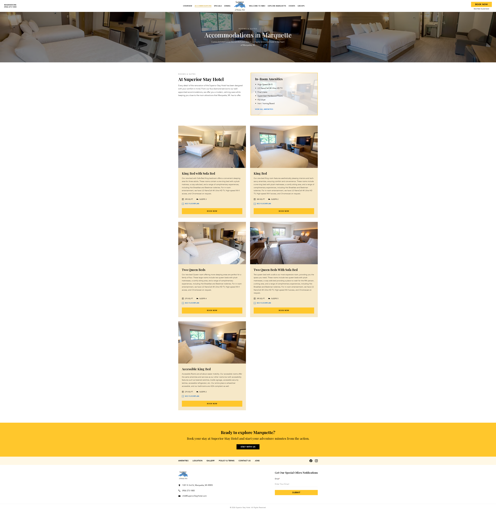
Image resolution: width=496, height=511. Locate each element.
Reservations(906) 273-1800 (10, 6)
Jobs (257, 460)
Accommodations (203, 6)
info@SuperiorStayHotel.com (194, 496)
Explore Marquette (277, 6)
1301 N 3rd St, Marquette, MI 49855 (197, 485)
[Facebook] (310, 460)
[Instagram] (316, 460)
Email (277, 479)
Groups (301, 6)
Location (197, 460)
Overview (187, 6)
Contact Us (245, 460)
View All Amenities (264, 109)
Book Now (481, 4)
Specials (218, 6)
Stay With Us (248, 446)
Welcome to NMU (257, 6)
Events (292, 6)
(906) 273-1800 (188, 490)
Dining (227, 6)
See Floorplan (192, 203)
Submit (296, 492)
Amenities (183, 460)
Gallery (211, 460)
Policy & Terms (226, 460)
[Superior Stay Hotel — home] (239, 6)
